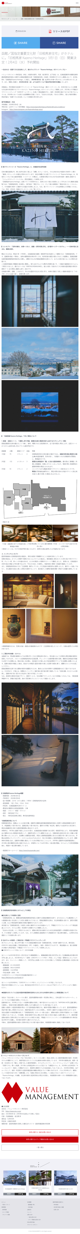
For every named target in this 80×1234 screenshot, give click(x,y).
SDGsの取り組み (31, 1222)
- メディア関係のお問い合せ (34, 1219)
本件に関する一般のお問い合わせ (40, 1132)
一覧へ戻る (40, 1147)
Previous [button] (3, 1183)
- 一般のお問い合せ (32, 1217)
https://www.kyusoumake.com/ (29, 850)
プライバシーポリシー (32, 1224)
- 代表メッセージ (6, 1204)
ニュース (14, 19)
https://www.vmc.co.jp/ (13, 1111)
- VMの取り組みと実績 (58, 1207)
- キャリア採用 (5, 1212)
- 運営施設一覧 (31, 1204)
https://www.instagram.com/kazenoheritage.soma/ (26, 109)
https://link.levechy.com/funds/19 (12, 978)
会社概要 (29, 1202)
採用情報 (4, 1207)
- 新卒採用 (4, 1209)
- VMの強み (30, 1207)
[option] (14, 1183)
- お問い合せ (56, 1209)
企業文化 (29, 1209)
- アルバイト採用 (6, 1214)
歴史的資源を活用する (58, 1202)
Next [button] (77, 1183)
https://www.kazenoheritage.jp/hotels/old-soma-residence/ (45, 107)
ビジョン (4, 1202)
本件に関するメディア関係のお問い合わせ (40, 1139)
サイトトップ (5, 19)
